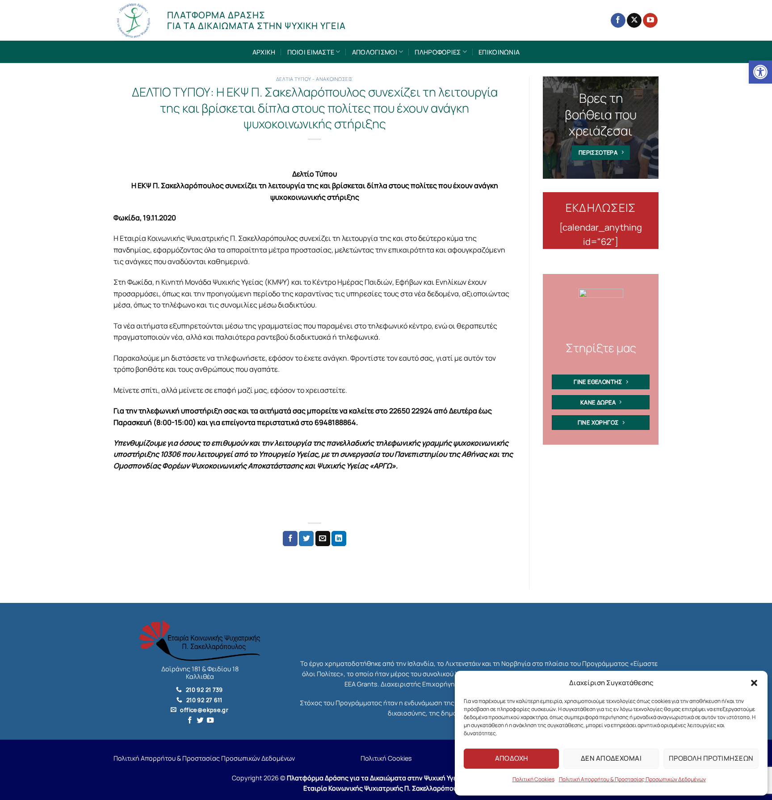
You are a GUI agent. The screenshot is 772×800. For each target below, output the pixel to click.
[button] (754, 682)
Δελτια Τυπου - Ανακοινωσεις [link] (314, 79)
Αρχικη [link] (264, 52)
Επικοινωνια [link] (499, 52)
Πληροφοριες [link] (438, 52)
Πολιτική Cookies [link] (533, 779)
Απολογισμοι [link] (374, 52)
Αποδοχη (511, 758)
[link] (760, 72)
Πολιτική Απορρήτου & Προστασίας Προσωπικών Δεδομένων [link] (632, 779)
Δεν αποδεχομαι (611, 758)
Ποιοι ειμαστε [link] (311, 52)
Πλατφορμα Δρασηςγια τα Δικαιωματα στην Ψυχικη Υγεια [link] (256, 20)
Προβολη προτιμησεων (711, 758)
